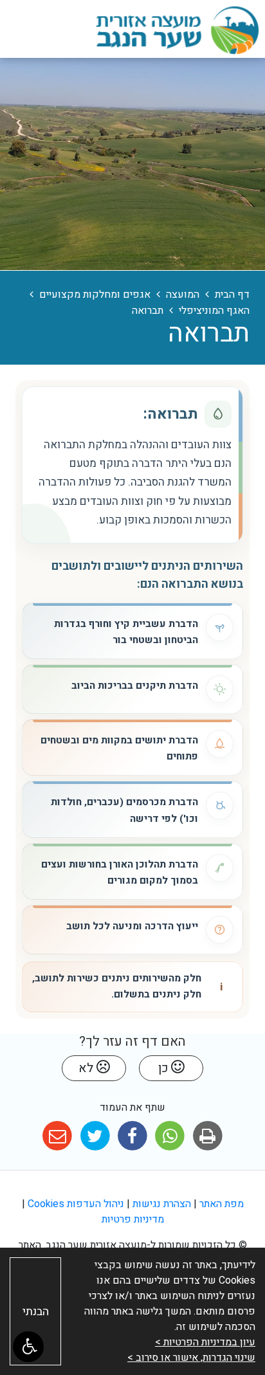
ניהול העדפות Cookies (76, 1204)
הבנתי (36, 1311)
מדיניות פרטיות (133, 1219)
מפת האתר (221, 1204)
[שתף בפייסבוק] (132, 1136)
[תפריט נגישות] (28, 1346)
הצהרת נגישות (161, 1204)
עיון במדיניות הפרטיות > (205, 1342)
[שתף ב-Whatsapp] (170, 1136)
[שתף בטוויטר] (95, 1136)
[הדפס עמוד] (207, 1136)
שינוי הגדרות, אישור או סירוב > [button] (191, 1357)
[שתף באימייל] (58, 1136)
